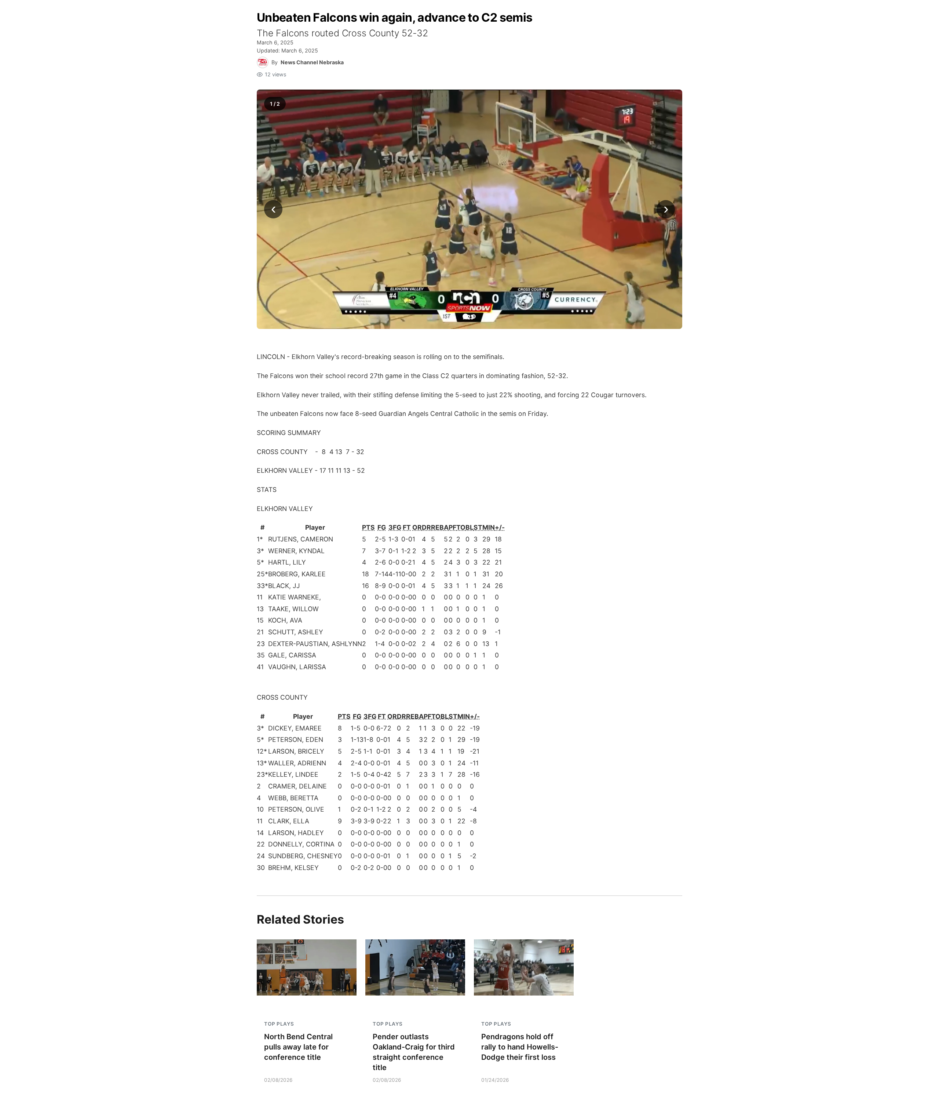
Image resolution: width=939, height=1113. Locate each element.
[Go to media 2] (473, 316)
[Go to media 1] (465, 317)
